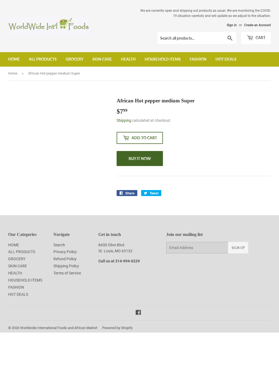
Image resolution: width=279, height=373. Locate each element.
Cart (260, 37)
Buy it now (140, 158)
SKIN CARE (102, 59)
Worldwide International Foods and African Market (58, 328)
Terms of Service (67, 273)
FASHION (198, 59)
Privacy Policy (65, 252)
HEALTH (128, 59)
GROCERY (74, 59)
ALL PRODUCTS (43, 59)
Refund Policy (65, 259)
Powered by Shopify (117, 328)
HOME (14, 59)
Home (12, 73)
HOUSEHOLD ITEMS (163, 59)
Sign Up (238, 248)
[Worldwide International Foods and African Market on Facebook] (138, 313)
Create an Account (257, 25)
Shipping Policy (66, 266)
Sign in (232, 25)
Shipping (124, 120)
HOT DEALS (226, 59)
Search (59, 245)
